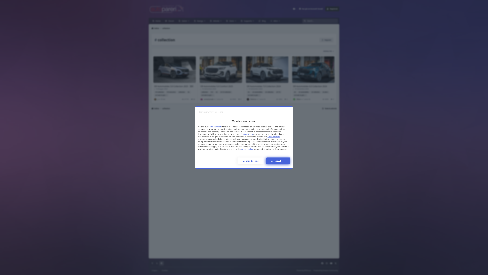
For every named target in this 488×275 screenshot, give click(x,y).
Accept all (276, 161)
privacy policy (247, 149)
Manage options (250, 161)
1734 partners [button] (214, 126)
